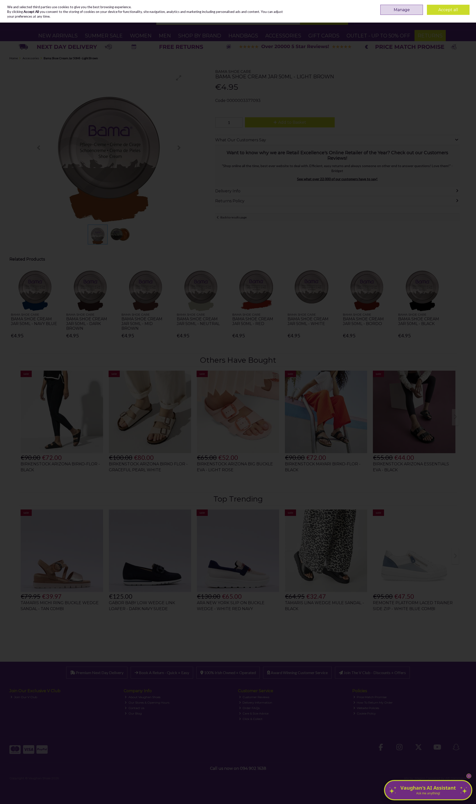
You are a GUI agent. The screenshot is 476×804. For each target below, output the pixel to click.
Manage (402, 9)
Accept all (448, 9)
